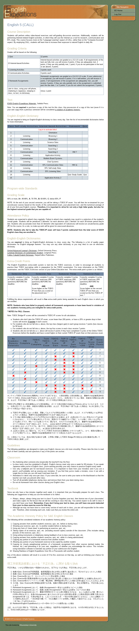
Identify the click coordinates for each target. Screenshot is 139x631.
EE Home (118, 10)
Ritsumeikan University (28, 625)
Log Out (117, 14)
